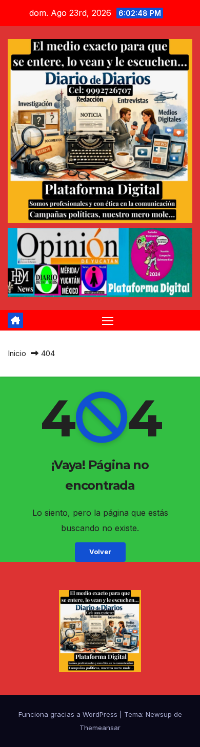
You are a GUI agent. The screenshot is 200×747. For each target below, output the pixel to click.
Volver (100, 552)
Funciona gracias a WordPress (68, 714)
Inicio (17, 353)
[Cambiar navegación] (107, 320)
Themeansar (100, 727)
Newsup (159, 714)
